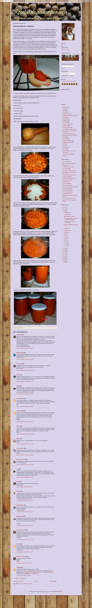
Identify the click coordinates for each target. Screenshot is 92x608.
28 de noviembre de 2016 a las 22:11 (25, 370)
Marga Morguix (20, 505)
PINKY (18, 438)
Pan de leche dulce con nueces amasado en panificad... (71, 219)
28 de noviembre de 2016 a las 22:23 (25, 381)
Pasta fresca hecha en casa (69, 135)
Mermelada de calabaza (69, 216)
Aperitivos (65, 107)
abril (65, 240)
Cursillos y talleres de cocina (69, 115)
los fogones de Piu (67, 193)
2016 (64, 211)
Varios (64, 152)
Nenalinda (19, 334)
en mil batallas (66, 181)
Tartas (64, 149)
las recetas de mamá (67, 191)
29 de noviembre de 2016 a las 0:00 (25, 393)
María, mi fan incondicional (69, 163)
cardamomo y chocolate (68, 166)
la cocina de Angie (67, 183)
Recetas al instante (21, 556)
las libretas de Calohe (68, 188)
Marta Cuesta (20, 516)
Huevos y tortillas (67, 124)
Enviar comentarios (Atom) (26, 583)
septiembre (67, 230)
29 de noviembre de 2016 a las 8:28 (25, 406)
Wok (64, 155)
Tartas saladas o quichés (68, 150)
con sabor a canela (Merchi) (69, 170)
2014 (64, 250)
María (18, 385)
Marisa (18, 544)
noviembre (66, 214)
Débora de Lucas (21, 459)
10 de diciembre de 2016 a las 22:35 (25, 525)
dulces (64, 117)
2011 (64, 256)
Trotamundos (66, 165)
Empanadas (65, 118)
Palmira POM (20, 410)
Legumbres (65, 125)
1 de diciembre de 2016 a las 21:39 (25, 500)
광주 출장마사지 (39, 572)
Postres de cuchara (67, 142)
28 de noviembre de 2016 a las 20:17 (25, 348)
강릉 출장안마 (50, 572)
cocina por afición (67, 168)
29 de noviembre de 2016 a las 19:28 (25, 454)
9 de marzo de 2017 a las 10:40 (24, 563)
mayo (65, 238)
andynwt (47, 591)
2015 (64, 248)
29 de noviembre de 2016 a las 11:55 (25, 443)
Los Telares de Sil (21, 530)
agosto (66, 232)
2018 (64, 207)
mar (17, 469)
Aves (64, 110)
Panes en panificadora (68, 133)
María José (19, 363)
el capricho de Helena (68, 180)
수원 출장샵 (33, 573)
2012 (64, 254)
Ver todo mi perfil (65, 49)
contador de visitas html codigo (68, 81)
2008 (64, 261)
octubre (66, 228)
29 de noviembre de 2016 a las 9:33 (25, 421)
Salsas (64, 144)
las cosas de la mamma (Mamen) (70, 186)
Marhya (18, 426)
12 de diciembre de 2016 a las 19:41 (25, 552)
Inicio (36, 581)
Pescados (65, 138)
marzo (65, 241)
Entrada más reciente (18, 581)
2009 (64, 259)
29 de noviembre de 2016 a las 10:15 (25, 434)
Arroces (64, 108)
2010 (64, 258)
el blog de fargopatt (67, 176)
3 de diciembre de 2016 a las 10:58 (25, 511)
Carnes (64, 112)
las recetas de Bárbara (68, 190)
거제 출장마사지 (27, 572)
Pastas (64, 137)
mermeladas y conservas (68, 129)
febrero (66, 243)
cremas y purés (66, 113)
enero (65, 245)
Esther (18, 374)
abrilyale (19, 567)
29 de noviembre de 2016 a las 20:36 (25, 464)
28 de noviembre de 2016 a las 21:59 (25, 359)
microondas (39, 233)
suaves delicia (20, 448)
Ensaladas (65, 120)
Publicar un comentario (20, 578)
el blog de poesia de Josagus (69, 174)
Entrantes (65, 122)
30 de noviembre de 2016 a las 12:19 (25, 477)
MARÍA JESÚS (20, 352)
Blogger (61, 591)
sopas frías (65, 147)
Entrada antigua (53, 581)
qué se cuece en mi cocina (69, 198)
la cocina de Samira (67, 185)
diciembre (66, 212)
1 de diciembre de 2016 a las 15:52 (25, 486)
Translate (72, 75)
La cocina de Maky (67, 161)
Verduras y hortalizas (67, 154)
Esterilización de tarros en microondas (70, 222)
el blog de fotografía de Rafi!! (69, 178)
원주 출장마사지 (24, 570)
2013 (64, 252)
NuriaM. (18, 491)
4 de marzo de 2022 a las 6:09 (23, 575)
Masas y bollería (66, 127)
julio (65, 234)
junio (65, 236)
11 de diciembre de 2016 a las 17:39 (25, 539)
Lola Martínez (20, 398)
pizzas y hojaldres (67, 140)
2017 (64, 209)
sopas (64, 145)
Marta (18, 481)
